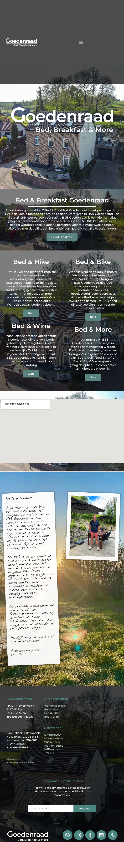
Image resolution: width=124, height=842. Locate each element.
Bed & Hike (51, 709)
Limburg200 (52, 734)
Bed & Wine (52, 716)
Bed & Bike (51, 713)
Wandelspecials (54, 705)
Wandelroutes (53, 745)
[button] (81, 42)
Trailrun (49, 752)
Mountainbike (53, 738)
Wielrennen (52, 742)
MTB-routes (52, 749)
